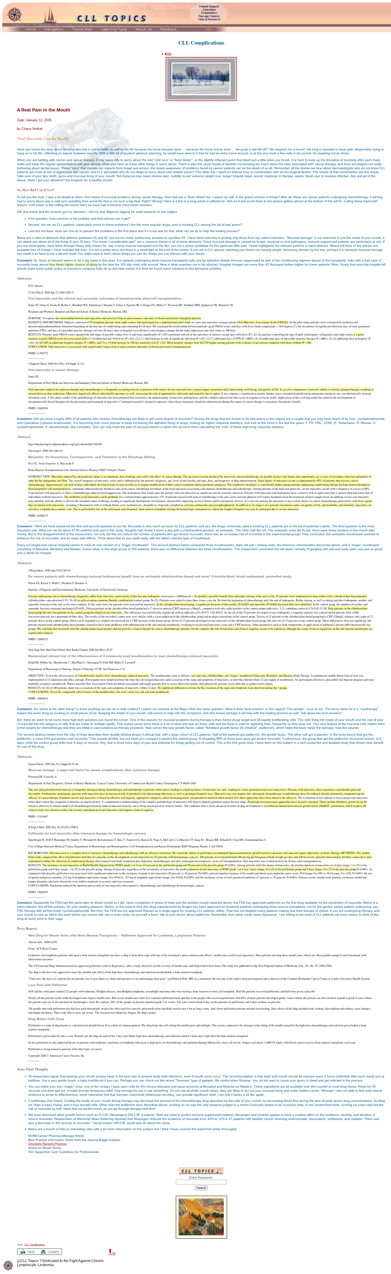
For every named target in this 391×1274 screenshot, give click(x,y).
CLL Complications (201, 42)
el (166, 54)
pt (169, 54)
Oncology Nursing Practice (47, 1144)
